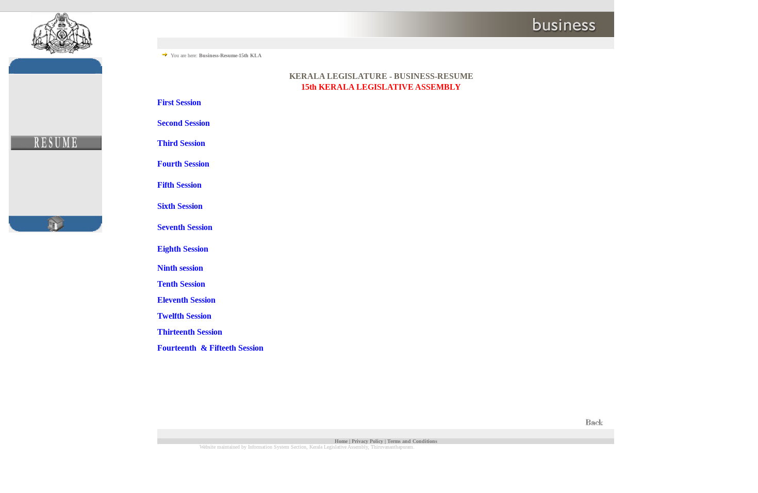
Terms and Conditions (412, 441)
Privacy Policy (367, 441)
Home (341, 441)
